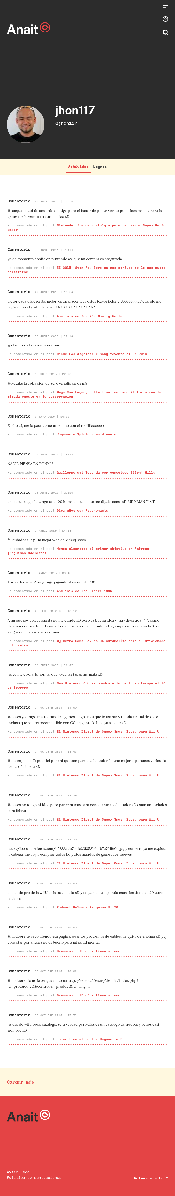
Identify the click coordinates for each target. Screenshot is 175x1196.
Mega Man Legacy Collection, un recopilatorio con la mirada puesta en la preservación (84, 394)
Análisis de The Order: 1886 (84, 590)
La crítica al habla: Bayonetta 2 (89, 1039)
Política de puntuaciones (34, 1177)
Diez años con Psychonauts (82, 510)
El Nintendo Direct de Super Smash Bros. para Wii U (108, 731)
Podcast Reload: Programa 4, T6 (87, 907)
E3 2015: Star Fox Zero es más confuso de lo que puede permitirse (86, 269)
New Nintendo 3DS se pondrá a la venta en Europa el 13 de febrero (86, 685)
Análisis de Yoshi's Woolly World (89, 315)
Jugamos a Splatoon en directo (86, 434)
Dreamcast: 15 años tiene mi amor (89, 951)
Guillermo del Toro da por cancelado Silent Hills (106, 472)
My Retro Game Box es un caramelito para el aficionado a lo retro (86, 642)
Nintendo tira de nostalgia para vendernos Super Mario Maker (86, 227)
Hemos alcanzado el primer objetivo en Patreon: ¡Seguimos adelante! (79, 550)
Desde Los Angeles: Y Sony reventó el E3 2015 (102, 353)
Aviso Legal (19, 1172)
